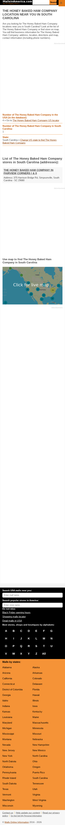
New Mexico (38, 750)
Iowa (34, 706)
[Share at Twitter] (32, 151)
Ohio (34, 761)
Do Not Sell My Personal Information (26, 816)
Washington (8, 800)
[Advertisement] (32, 77)
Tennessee (38, 783)
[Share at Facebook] (28, 151)
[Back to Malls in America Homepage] (17, 2)
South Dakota (9, 783)
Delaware (37, 684)
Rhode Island (9, 778)
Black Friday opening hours (16, 612)
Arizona (6, 673)
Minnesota (37, 728)
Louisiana (7, 717)
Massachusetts (40, 722)
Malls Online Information (17, 822)
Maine (35, 717)
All (44, 653)
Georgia (6, 695)
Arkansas (37, 673)
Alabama (7, 667)
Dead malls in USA (12, 620)
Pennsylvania (9, 772)
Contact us (7, 813)
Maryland (7, 722)
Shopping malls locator (14, 616)
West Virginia (39, 800)
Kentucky (37, 711)
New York (7, 755)
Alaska (36, 667)
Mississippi (8, 733)
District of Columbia (12, 689)
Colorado (37, 678)
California (7, 678)
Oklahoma (7, 767)
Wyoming (37, 805)
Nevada (6, 744)
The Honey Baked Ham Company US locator (36, 120)
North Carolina (39, 755)
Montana (6, 739)
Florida (35, 689)
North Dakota (9, 761)
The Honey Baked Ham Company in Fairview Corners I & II (28, 172)
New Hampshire (40, 744)
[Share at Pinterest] (37, 151)
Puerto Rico (38, 772)
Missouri (36, 733)
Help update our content (28, 813)
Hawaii (35, 695)
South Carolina (40, 778)
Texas (5, 789)
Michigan (7, 728)
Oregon (36, 767)
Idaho (5, 700)
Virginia (36, 794)
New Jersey (8, 750)
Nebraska (37, 739)
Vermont (6, 794)
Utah (34, 789)
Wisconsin (7, 805)
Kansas (6, 711)
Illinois (35, 700)
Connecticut (8, 684)
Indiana (6, 706)
